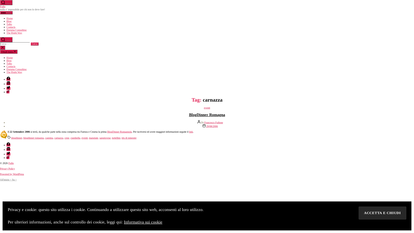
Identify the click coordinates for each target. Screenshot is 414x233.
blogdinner (16, 138)
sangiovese (105, 138)
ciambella (75, 138)
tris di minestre (129, 138)
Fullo (2, 6)
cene (67, 138)
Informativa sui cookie (143, 222)
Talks (9, 24)
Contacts (10, 27)
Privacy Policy (7, 168)
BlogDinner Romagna (207, 115)
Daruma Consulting (16, 30)
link (191, 131)
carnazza (58, 138)
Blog (8, 21)
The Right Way (14, 33)
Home (9, 18)
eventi (207, 107)
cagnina (49, 138)
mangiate (93, 138)
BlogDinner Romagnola (119, 131)
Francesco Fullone (213, 122)
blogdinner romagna (33, 138)
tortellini (116, 138)
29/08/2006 (212, 126)
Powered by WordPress (12, 174)
